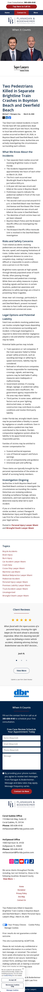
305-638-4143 (16, 825)
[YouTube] (21, 861)
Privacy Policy (21, 893)
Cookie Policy (34, 924)
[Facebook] (26, 861)
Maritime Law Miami (11, 572)
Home (7, 12)
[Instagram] (11, 861)
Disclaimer (22, 890)
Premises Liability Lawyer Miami (16, 585)
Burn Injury (7, 558)
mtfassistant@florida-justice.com (18, 828)
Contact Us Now (21, 791)
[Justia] (31, 861)
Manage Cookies (11, 928)
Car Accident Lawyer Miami (14, 561)
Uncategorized (8, 592)
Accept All (12, 980)
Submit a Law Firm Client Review (21, 679)
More (36, 12)
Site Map (21, 897)
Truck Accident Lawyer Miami (15, 589)
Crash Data (7, 565)
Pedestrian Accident (11, 578)
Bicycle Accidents (9, 551)
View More (21, 670)
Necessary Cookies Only (12, 985)
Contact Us (21, 12)
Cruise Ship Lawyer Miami (13, 568)
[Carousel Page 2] (21, 660)
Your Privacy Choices (17, 924)
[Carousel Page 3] (26, 660)
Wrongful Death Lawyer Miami (20, 528)
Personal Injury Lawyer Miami (25, 525)
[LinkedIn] (16, 861)
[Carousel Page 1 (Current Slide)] (16, 660)
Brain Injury (7, 555)
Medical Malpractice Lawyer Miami (17, 575)
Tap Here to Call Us (21, 6)
